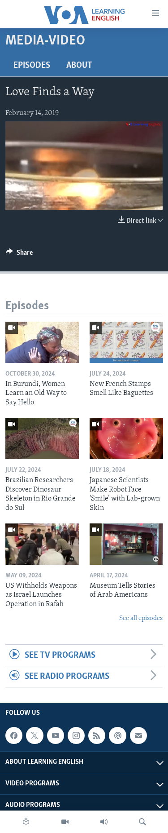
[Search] (142, 822)
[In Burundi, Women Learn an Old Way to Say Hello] (42, 342)
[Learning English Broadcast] (103, 822)
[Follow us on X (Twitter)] (34, 735)
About (79, 65)
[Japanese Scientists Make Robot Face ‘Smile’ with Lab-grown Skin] (126, 438)
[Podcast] (117, 735)
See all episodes (141, 618)
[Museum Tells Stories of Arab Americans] (126, 544)
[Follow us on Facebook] (13, 735)
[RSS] (96, 735)
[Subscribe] (138, 735)
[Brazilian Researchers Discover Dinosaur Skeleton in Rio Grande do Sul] (42, 438)
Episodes (31, 65)
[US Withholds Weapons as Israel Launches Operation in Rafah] (42, 544)
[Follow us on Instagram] (76, 735)
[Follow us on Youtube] (55, 735)
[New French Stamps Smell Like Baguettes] (126, 342)
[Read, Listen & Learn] (26, 822)
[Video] (65, 822)
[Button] (19, 254)
